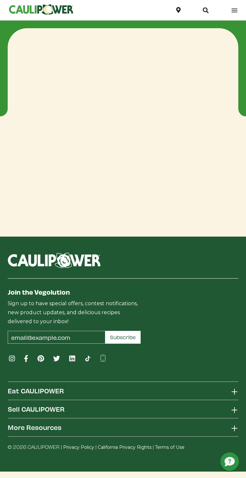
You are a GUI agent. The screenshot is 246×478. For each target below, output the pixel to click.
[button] (206, 10)
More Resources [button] (35, 427)
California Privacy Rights (125, 447)
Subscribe (123, 337)
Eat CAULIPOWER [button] (36, 391)
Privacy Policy (78, 447)
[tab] (123, 391)
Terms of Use (169, 447)
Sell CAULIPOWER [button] (36, 409)
